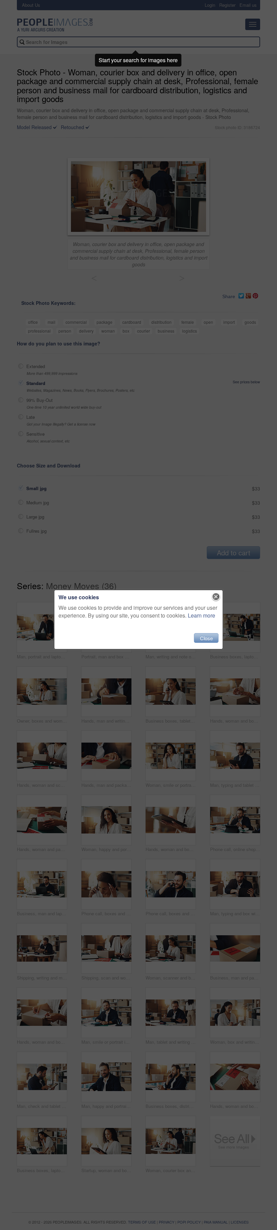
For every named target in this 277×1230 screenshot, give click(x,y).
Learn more (201, 615)
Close (206, 638)
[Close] (216, 597)
